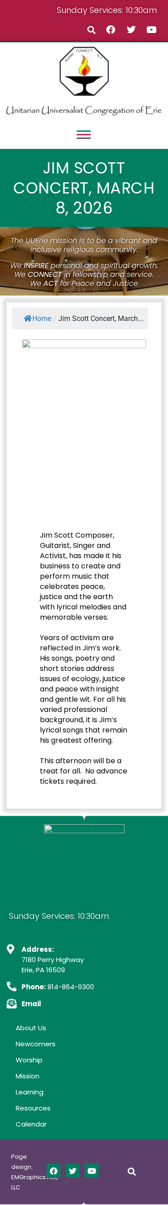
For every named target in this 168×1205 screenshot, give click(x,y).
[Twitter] (131, 30)
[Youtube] (151, 30)
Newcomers (36, 1044)
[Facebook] (111, 30)
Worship (29, 1060)
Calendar (31, 1124)
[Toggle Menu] (84, 135)
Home (41, 318)
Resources (33, 1108)
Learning (29, 1092)
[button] (91, 29)
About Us (31, 1027)
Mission (27, 1076)
